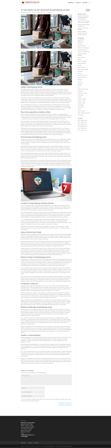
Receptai (79, 81)
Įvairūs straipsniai (81, 57)
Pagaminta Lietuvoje (82, 77)
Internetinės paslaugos (82, 49)
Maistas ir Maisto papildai (83, 69)
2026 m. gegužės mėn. (82, 120)
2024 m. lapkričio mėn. (82, 128)
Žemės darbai (80, 115)
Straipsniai (78, 2)
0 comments (48, 12)
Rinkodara (80, 85)
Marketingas (80, 71)
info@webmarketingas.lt (26, 434)
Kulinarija (79, 65)
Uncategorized (81, 107)
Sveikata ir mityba (81, 103)
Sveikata (79, 97)
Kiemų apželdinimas (82, 63)
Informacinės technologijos (83, 47)
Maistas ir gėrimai (81, 67)
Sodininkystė (80, 91)
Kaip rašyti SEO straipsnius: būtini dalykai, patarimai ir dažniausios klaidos (83, 17)
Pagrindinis (71, 2)
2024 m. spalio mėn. (82, 130)
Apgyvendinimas (81, 40)
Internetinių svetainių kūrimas (84, 51)
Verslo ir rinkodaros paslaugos (84, 113)
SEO (78, 87)
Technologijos (81, 105)
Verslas (79, 109)
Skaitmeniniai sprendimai (83, 89)
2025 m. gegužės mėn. (82, 124)
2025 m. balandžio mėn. (83, 126)
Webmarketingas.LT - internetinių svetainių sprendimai (59, 446)
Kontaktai (85, 2)
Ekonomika (80, 43)
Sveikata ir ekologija (82, 99)
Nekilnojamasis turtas (82, 75)
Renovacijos (80, 83)
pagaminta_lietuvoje (26, 12)
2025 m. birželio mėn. (82, 122)
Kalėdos (79, 59)
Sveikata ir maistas (81, 101)
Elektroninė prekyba (82, 45)
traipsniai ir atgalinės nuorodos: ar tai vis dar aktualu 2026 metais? (82, 33)
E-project (23, 205)
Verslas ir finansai (41, 12)
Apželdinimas (80, 41)
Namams (80, 73)
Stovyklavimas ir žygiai (82, 93)
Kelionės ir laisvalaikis (82, 61)
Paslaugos (80, 79)
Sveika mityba (80, 95)
